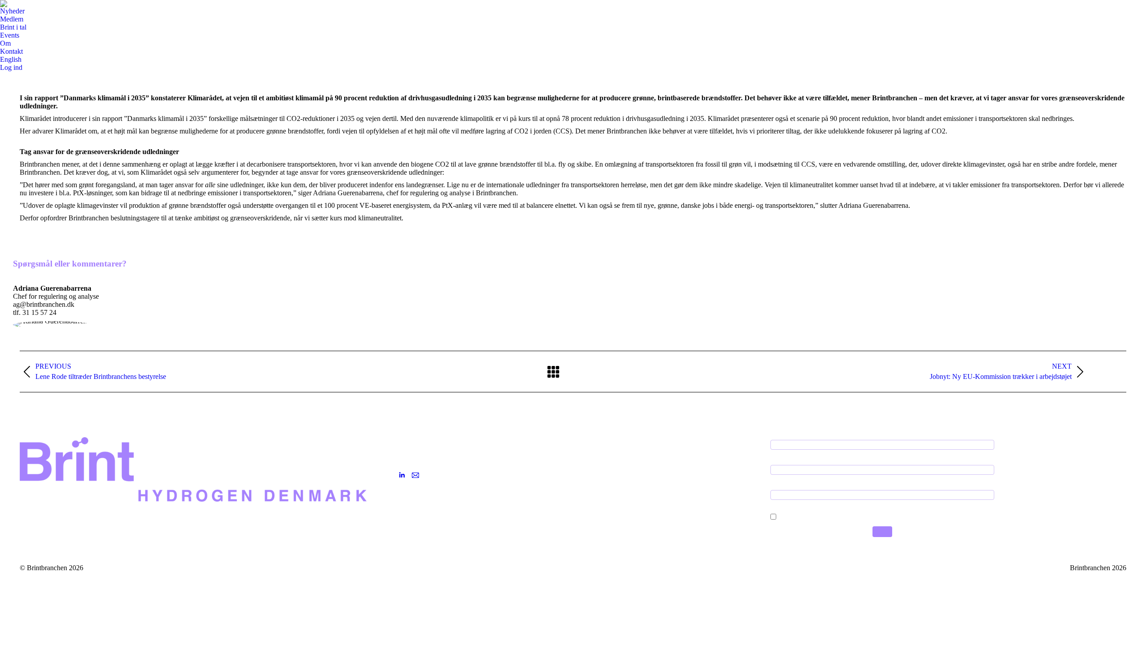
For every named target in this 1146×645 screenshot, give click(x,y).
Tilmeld (882, 531)
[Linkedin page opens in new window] (402, 475)
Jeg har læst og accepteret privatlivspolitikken (839, 514)
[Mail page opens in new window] (415, 475)
